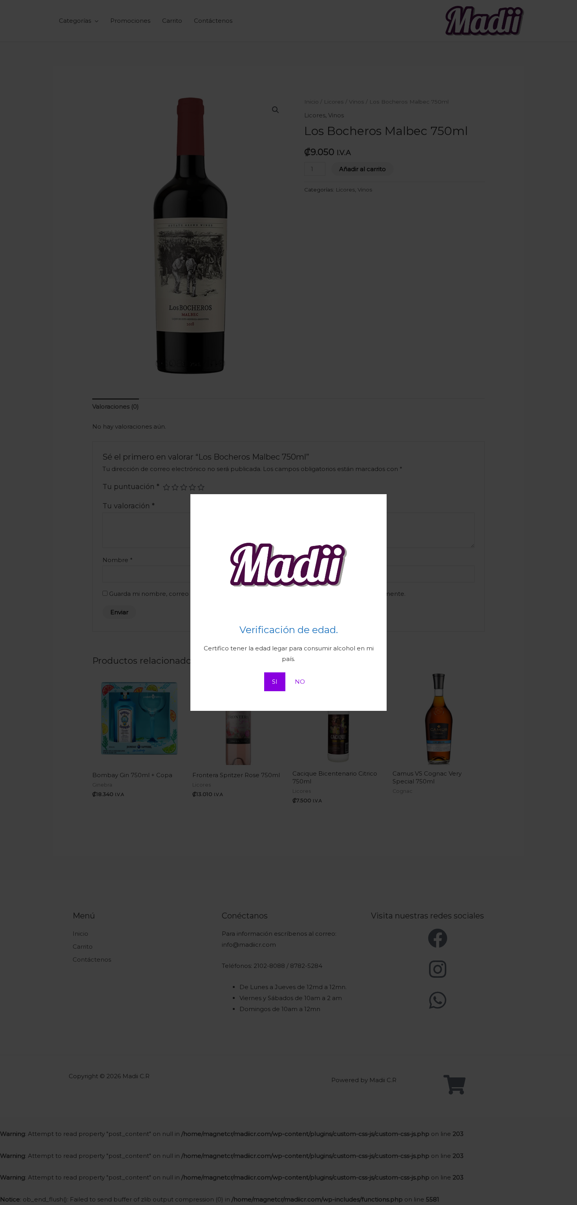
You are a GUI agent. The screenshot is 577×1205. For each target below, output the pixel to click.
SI (275, 681)
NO (300, 681)
